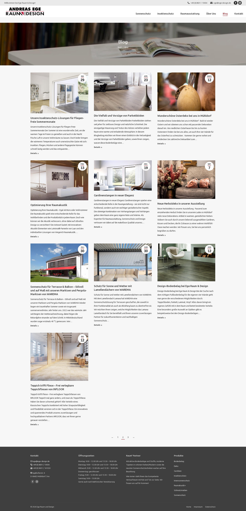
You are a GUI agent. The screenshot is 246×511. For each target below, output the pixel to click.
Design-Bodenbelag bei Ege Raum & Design (182, 286)
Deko (176, 466)
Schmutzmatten (180, 490)
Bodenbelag (179, 461)
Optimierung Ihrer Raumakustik (48, 205)
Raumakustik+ (180, 485)
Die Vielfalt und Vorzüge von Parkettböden (119, 115)
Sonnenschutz (180, 495)
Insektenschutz (180, 476)
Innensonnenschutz (182, 481)
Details (33, 153)
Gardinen (178, 471)
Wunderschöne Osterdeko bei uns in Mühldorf (184, 115)
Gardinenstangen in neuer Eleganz (114, 195)
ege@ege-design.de (222, 3)
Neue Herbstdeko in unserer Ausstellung (181, 203)
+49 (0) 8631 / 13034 (40, 465)
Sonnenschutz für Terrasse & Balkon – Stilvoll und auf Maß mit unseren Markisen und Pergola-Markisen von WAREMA (58, 290)
